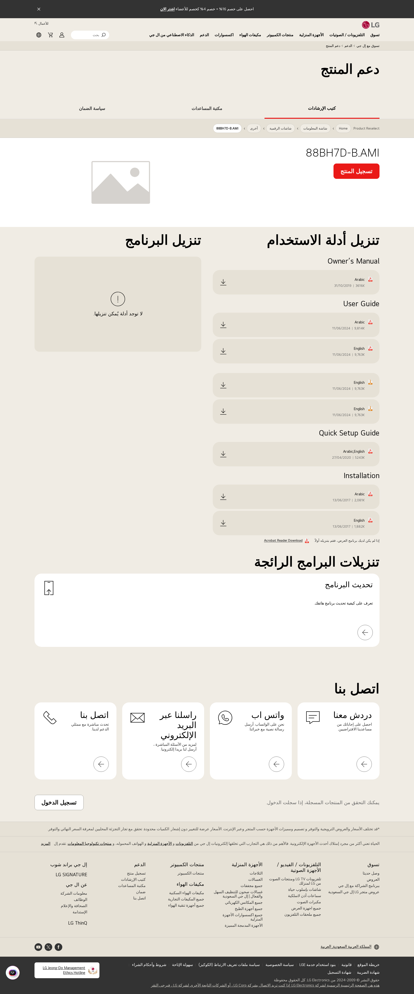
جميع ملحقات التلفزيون (302, 914)
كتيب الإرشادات (133, 879)
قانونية (346, 964)
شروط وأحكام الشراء (149, 964)
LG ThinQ (77, 923)
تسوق (375, 35)
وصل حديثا (371, 873)
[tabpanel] (207, 388)
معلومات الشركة (73, 893)
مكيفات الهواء (250, 35)
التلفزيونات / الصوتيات (347, 35)
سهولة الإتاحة (182, 964)
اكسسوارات (224, 35)
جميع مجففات (252, 885)
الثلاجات (256, 873)
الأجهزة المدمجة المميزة (244, 925)
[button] (90, 35)
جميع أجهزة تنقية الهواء (186, 905)
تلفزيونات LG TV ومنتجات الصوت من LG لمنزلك (295, 881)
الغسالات (255, 879)
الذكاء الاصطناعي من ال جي (171, 35)
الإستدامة (80, 912)
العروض (373, 879)
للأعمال (43, 23)
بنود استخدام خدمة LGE (317, 964)
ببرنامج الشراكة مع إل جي (359, 885)
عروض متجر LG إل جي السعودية (354, 892)
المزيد (45, 843)
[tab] (322, 109)
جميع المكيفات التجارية (186, 899)
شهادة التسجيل (339, 972)
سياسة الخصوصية (279, 964)
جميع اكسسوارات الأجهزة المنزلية (243, 917)
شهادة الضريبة (368, 972)
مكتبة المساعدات (132, 885)
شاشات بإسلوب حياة (304, 889)
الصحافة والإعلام (74, 906)
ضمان (141, 892)
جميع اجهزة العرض (306, 908)
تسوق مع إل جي (368, 46)
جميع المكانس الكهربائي (244, 902)
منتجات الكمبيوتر (280, 35)
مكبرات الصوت (309, 902)
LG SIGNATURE (71, 874)
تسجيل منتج (136, 873)
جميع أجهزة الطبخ (249, 908)
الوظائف (80, 899)
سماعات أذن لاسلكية (304, 895)
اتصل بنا (139, 898)
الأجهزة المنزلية (311, 35)
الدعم (204, 35)
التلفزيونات (184, 843)
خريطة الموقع (368, 964)
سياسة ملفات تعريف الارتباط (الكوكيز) (229, 964)
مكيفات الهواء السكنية (186, 893)
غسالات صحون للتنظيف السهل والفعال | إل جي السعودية (238, 894)
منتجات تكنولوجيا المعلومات (90, 843)
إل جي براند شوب (68, 864)
